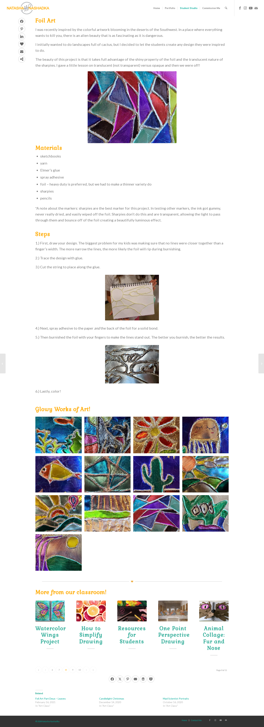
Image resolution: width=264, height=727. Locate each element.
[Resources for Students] (132, 611)
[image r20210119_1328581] (59, 553)
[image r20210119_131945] (157, 475)
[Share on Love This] (21, 44)
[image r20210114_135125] (157, 436)
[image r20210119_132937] (59, 514)
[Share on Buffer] (143, 679)
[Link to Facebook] (240, 8)
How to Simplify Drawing (91, 635)
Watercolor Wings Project (50, 635)
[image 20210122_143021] (206, 514)
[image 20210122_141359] (157, 514)
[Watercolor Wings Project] (50, 611)
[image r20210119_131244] (108, 475)
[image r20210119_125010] (59, 475)
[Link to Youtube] (250, 8)
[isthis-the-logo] (28, 8)
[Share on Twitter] (120, 679)
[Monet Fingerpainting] (261, 363)
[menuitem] (156, 8)
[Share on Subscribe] (21, 51)
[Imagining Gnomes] (3, 363)
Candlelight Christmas (111, 698)
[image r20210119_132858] (206, 475)
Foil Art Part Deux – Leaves (50, 698)
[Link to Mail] (256, 8)
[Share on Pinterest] (21, 29)
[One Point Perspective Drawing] (173, 611)
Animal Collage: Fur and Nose (214, 638)
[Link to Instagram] (245, 8)
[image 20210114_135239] (108, 514)
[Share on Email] (135, 679)
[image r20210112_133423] (108, 436)
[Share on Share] (21, 59)
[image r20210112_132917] (59, 436)
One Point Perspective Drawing (174, 635)
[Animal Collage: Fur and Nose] (214, 611)
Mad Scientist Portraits (176, 698)
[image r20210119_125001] (206, 436)
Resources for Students (132, 635)
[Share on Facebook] (21, 21)
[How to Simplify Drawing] (91, 611)
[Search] (226, 8)
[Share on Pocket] (150, 679)
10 (79, 670)
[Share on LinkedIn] (21, 36)
